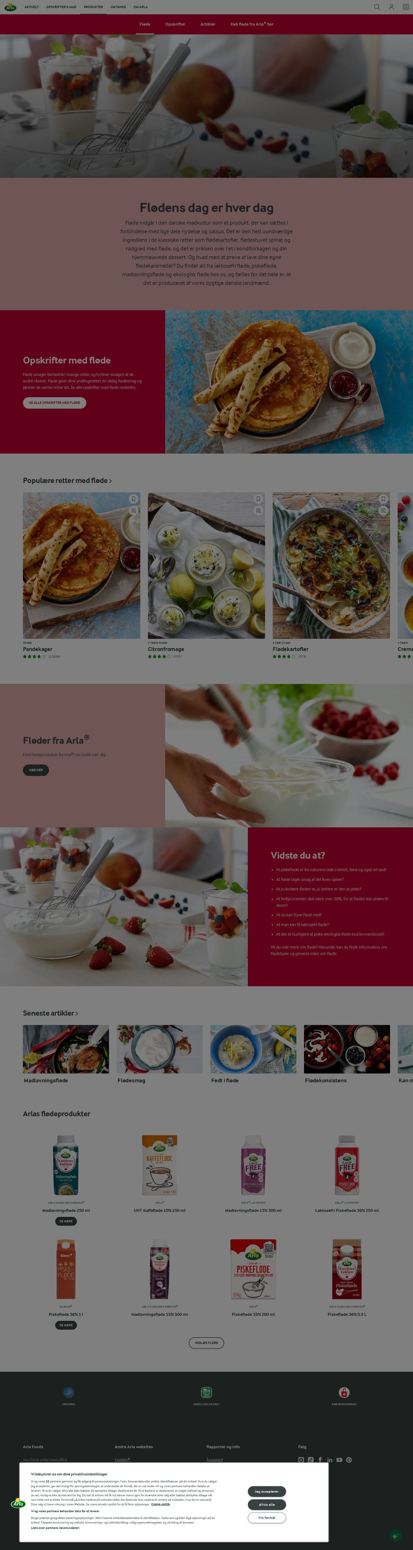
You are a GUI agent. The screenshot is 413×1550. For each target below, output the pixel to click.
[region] (174, 1502)
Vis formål (266, 1518)
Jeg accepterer (266, 1492)
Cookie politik (160, 1504)
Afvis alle (267, 1505)
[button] (18, 1504)
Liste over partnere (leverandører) (55, 1528)
